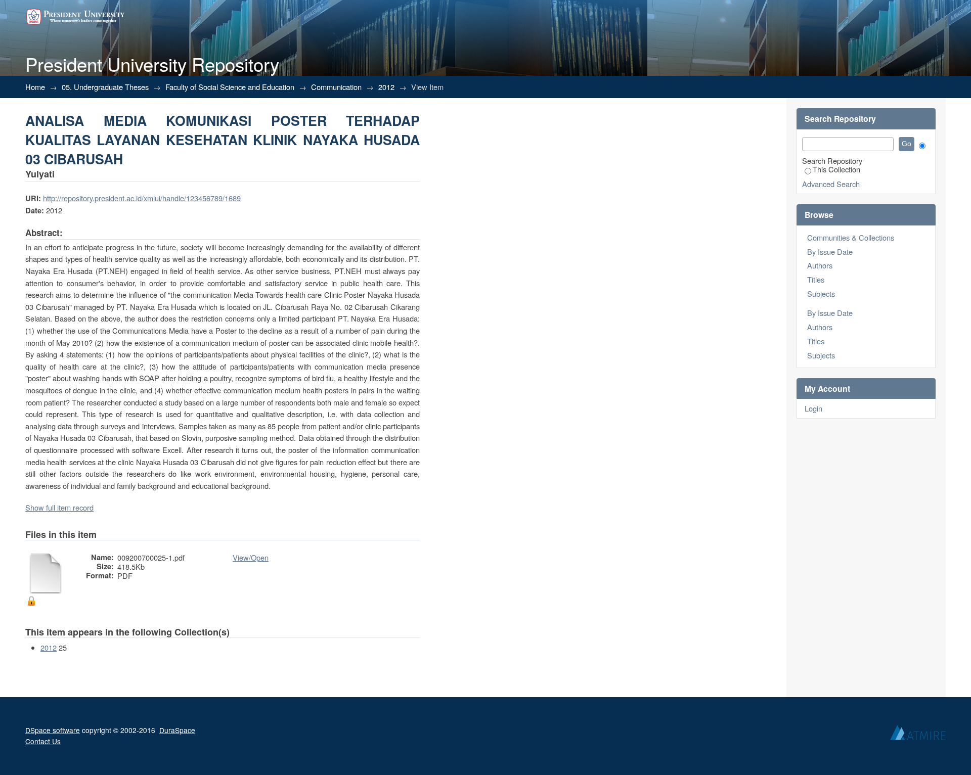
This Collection (836, 169)
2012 (386, 86)
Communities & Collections (850, 237)
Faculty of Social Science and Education (229, 86)
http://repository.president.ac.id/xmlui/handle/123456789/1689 (142, 198)
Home (35, 86)
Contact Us (43, 741)
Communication (336, 86)
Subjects (821, 293)
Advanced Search (831, 183)
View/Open (251, 557)
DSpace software (52, 730)
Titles (815, 279)
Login (813, 408)
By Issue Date (830, 251)
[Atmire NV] (918, 735)
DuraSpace (177, 730)
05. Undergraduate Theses (105, 86)
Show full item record (59, 507)
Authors (819, 265)
